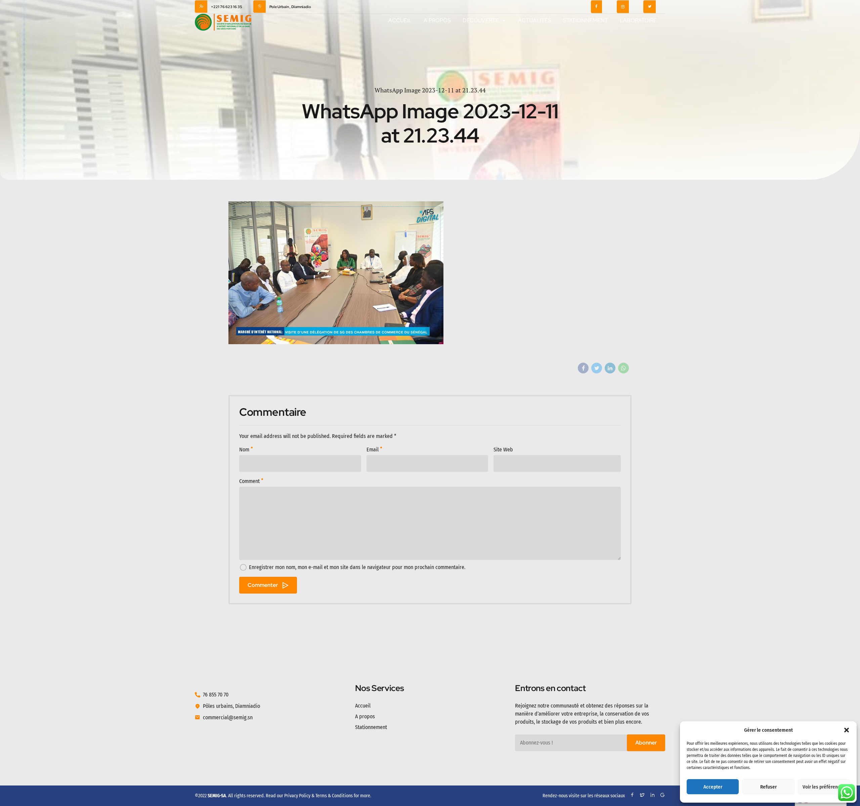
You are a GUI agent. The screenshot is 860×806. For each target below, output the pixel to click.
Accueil (400, 20)
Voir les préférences (824, 787)
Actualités (534, 20)
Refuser (768, 787)
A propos (437, 20)
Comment (249, 481)
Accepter (712, 787)
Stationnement (585, 20)
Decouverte (481, 20)
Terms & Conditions (334, 796)
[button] (846, 730)
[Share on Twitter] (596, 368)
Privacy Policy (297, 796)
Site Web (503, 449)
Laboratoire (638, 20)
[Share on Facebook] (583, 368)
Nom (244, 449)
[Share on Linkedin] (610, 368)
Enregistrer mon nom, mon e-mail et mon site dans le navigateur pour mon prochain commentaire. (357, 567)
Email (373, 449)
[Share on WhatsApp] (623, 368)
